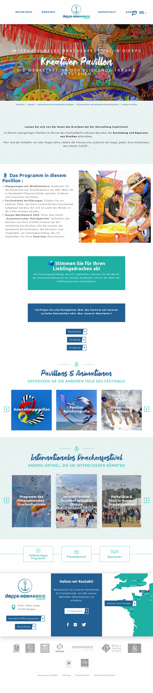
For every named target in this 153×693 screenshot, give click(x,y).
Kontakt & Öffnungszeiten (24, 618)
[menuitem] (24, 12)
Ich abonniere (75, 611)
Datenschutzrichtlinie (104, 675)
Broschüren (23, 627)
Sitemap (66, 675)
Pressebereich (82, 675)
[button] (134, 13)
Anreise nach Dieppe (119, 603)
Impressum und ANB (48, 675)
